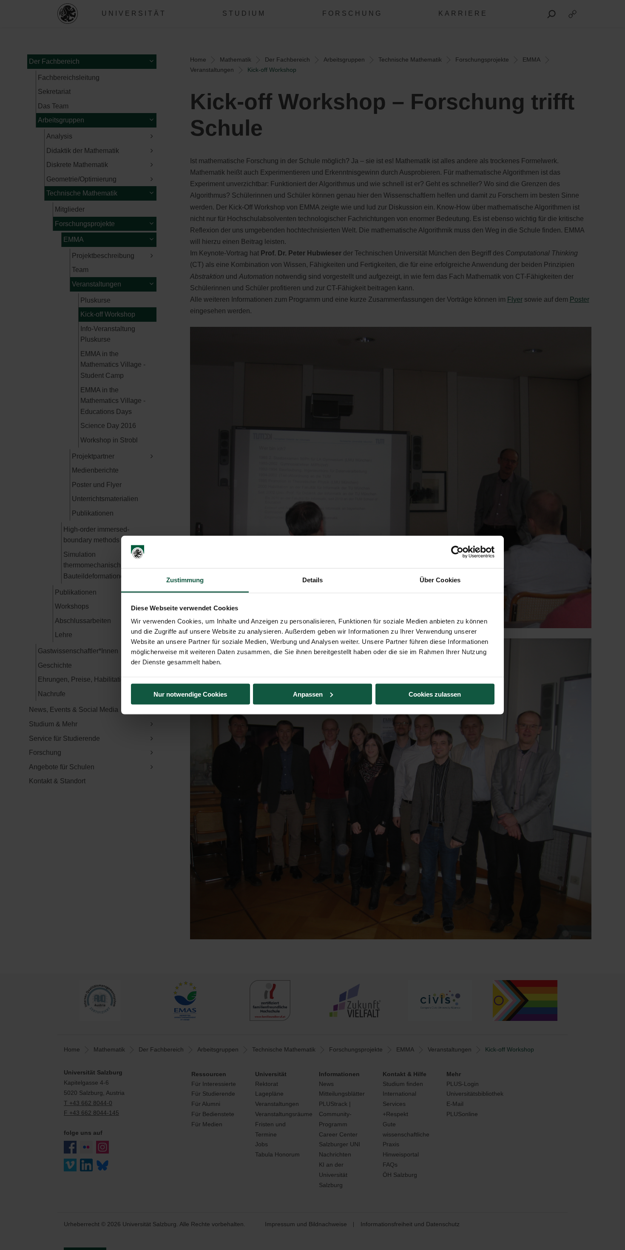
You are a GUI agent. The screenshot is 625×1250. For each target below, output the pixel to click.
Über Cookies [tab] (440, 580)
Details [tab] (312, 580)
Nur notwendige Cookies (190, 693)
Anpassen (308, 693)
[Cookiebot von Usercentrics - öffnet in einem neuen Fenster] (457, 552)
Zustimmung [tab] (185, 580)
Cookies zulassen (435, 693)
